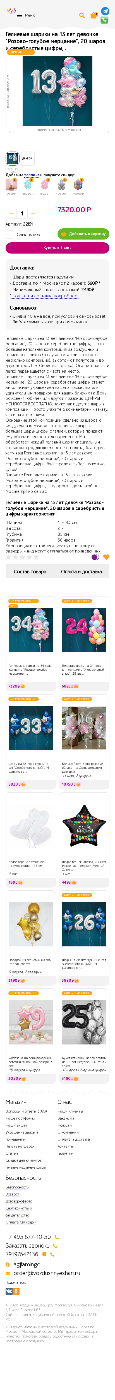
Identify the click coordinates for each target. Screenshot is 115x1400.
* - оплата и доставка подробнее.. (44, 295)
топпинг (31, 175)
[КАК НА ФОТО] (13, 159)
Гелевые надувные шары (26, 1167)
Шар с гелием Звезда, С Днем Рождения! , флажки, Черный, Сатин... (84, 866)
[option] (57, 91)
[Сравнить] (95, 557)
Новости (65, 1125)
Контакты (66, 1146)
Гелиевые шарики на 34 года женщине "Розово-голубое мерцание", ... (30, 670)
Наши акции (16, 1125)
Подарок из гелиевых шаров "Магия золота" (30, 962)
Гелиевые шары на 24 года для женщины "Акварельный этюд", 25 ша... (83, 670)
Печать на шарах (20, 1146)
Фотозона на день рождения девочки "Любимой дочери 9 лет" (30, 1062)
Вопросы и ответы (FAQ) (26, 1111)
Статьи (12, 1153)
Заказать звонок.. (27, 1246)
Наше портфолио (20, 1118)
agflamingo (27, 1264)
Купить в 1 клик (57, 248)
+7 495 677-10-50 (28, 1237)
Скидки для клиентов (23, 1160)
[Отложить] (106, 557)
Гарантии (65, 1153)
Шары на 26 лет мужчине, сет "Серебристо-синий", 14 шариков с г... (84, 964)
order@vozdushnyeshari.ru (47, 1273)
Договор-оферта (19, 1201)
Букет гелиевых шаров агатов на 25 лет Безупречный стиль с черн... (84, 1062)
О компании (68, 1132)
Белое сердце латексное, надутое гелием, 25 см (27, 864)
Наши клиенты (70, 1111)
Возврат (12, 1194)
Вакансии (66, 1118)
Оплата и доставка (74, 1139)
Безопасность (17, 1187)
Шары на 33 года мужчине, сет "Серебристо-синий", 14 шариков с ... (29, 768)
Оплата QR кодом (21, 1222)
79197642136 (22, 1254)
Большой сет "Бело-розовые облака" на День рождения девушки (82, 768)
